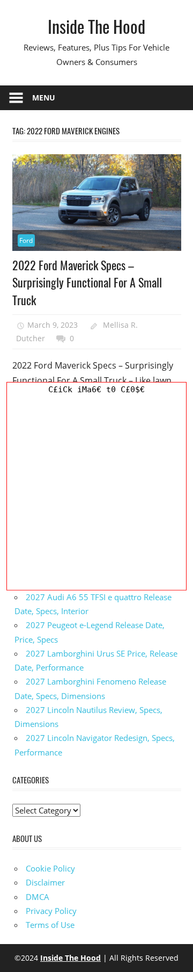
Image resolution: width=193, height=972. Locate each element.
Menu (43, 97)
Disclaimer (45, 882)
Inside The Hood (96, 26)
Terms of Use (50, 924)
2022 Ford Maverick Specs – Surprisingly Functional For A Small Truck (87, 282)
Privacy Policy (51, 910)
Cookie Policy (50, 868)
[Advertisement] (96, 493)
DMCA (37, 896)
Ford (26, 240)
